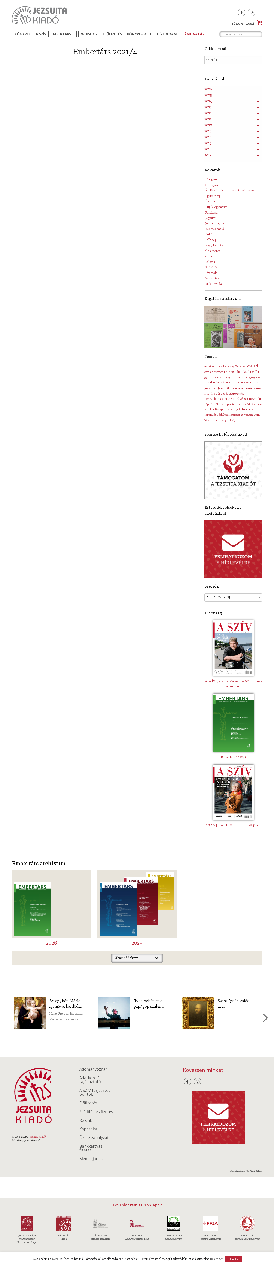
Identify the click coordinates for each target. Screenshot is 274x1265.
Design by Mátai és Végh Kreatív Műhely (246, 1171)
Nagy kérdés (214, 245)
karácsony (253, 388)
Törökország (236, 415)
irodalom (237, 382)
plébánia (218, 404)
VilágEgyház (213, 284)
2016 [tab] (207, 149)
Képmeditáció (214, 229)
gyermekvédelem (238, 377)
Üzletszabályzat (94, 1137)
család (252, 366)
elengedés (217, 372)
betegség (228, 366)
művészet (241, 399)
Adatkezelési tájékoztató (91, 1079)
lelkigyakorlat (236, 393)
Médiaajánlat (91, 1158)
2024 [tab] (208, 101)
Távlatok (211, 273)
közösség (222, 393)
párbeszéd (244, 404)
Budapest (240, 366)
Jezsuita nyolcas (216, 223)
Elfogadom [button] (233, 1259)
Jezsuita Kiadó (39, 15)
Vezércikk (212, 278)
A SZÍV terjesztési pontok (95, 1092)
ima (228, 382)
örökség (231, 420)
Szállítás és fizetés (96, 1111)
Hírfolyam (167, 34)
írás (206, 420)
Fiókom (236, 24)
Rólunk (85, 1120)
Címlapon (212, 185)
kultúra (209, 393)
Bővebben (216, 1259)
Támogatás (193, 34)
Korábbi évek (126, 958)
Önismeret (212, 251)
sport (223, 409)
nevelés (255, 399)
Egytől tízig (212, 196)
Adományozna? (93, 1069)
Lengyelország (213, 399)
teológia (248, 409)
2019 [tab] (207, 131)
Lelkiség (210, 240)
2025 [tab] (208, 95)
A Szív (41, 34)
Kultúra (210, 234)
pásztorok (256, 404)
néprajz (208, 404)
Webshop (89, 34)
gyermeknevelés (215, 377)
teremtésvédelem (216, 415)
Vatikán (248, 415)
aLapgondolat (214, 179)
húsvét (221, 382)
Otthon (210, 256)
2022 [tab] (208, 113)
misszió (229, 399)
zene (257, 415)
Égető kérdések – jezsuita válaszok (230, 190)
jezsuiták (210, 388)
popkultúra (230, 404)
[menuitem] (22, 34)
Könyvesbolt (139, 34)
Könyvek (23, 34)
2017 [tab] (207, 143)
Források (211, 212)
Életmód (211, 201)
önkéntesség (218, 420)
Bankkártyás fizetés (90, 1148)
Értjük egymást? (216, 207)
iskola (247, 382)
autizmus (217, 366)
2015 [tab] (207, 155)
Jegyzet (210, 218)
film (257, 372)
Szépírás (211, 267)
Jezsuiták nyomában (231, 388)
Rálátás (210, 262)
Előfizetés (112, 34)
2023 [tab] (208, 107)
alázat (207, 366)
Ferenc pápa (232, 372)
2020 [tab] (208, 125)
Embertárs (61, 34)
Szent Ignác (234, 409)
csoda (207, 372)
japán (255, 382)
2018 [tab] (208, 137)
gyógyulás (254, 377)
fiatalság (248, 372)
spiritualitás (211, 409)
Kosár (253, 24)
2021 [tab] (207, 119)
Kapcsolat (88, 1128)
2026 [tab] (208, 89)
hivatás (210, 382)
